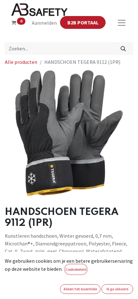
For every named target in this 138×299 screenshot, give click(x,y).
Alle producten (21, 62)
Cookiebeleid (75, 269)
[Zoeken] (123, 48)
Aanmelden (44, 23)
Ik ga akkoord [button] (117, 288)
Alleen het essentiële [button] (80, 288)
